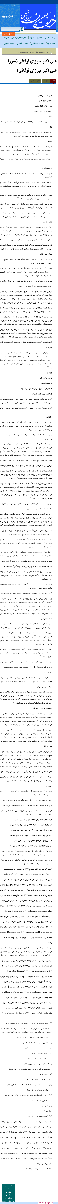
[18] (50, 1116)
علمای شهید (51, 43)
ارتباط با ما (10, 6)
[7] (51, 1058)
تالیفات (6, 37)
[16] (50, 1105)
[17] (50, 1111)
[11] (50, 1079)
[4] (51, 1042)
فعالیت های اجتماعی (18, 37)
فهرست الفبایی (9, 43)
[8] (51, 1063)
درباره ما (16, 6)
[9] (51, 1069)
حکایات (31, 37)
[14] (50, 1095)
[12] (50, 1084)
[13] (50, 1090)
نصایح (39, 37)
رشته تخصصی (50, 37)
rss (6, 17)
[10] (50, 1074)
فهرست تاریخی (22, 43)
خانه (54, 52)
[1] (51, 1023)
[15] (50, 1100)
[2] (51, 1028)
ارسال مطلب (8, 33)
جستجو (3, 6)
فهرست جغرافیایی (37, 43)
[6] (51, 1053)
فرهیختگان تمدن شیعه (38, 18)
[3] (51, 1037)
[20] (50, 1168)
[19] (50, 1121)
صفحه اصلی (12, 17)
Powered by (46, 1203)
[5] (51, 1048)
